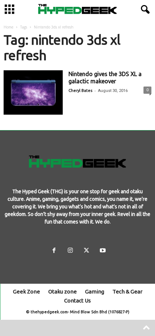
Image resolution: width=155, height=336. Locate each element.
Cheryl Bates (80, 90)
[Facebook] (54, 250)
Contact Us (77, 300)
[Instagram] (70, 250)
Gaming (94, 291)
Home (8, 27)
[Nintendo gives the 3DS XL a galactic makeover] (33, 92)
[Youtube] (102, 250)
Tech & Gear (127, 291)
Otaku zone (62, 291)
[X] (86, 250)
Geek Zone (26, 291)
